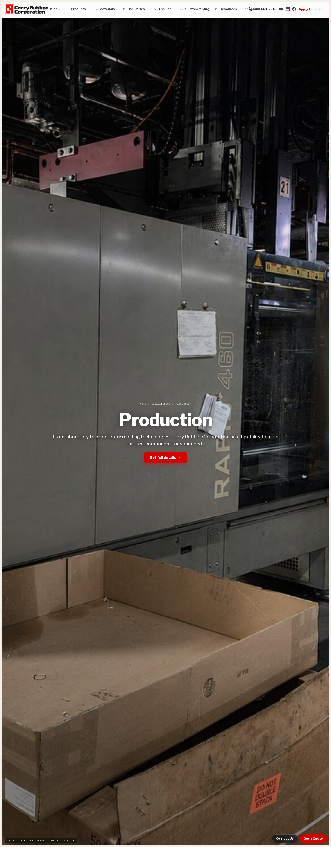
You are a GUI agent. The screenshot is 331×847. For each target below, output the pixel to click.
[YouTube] (281, 9)
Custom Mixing (197, 9)
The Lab (165, 9)
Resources (228, 9)
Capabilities (160, 403)
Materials (107, 9)
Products (78, 9)
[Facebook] (294, 9)
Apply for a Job (311, 9)
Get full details (163, 457)
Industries (136, 9)
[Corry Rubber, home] (26, 9)
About (255, 9)
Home (143, 403)
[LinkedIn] (287, 9)
